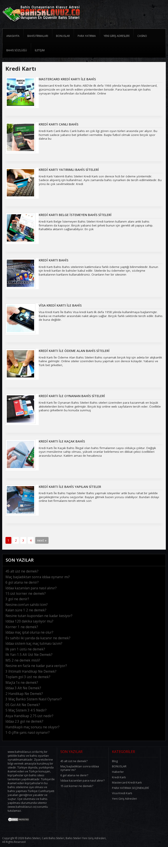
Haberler (118, 772)
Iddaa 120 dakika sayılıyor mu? (29, 621)
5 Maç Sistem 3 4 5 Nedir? (26, 710)
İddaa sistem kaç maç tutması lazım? (33, 643)
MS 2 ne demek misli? (22, 660)
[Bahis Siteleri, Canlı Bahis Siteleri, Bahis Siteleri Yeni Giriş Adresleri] (41, 23)
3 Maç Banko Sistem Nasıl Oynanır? (33, 699)
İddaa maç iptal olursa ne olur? (29, 632)
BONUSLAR (119, 766)
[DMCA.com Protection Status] (19, 821)
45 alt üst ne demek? (21, 571)
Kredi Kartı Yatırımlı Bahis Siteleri (69, 169)
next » (42, 540)
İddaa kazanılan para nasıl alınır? (31, 588)
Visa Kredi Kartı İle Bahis (60, 305)
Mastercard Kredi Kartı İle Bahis (67, 79)
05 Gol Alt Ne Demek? (22, 705)
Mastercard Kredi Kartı (127, 782)
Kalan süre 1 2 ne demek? (25, 610)
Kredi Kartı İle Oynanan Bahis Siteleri (72, 396)
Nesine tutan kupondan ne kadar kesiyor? (38, 616)
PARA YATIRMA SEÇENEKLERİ (130, 788)
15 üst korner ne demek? (25, 593)
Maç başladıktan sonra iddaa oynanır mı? (37, 577)
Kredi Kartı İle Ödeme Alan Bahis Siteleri (74, 350)
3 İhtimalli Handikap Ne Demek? (30, 671)
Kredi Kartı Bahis (53, 260)
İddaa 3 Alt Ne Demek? (23, 688)
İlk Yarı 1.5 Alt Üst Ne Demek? (28, 654)
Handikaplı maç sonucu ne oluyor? (32, 727)
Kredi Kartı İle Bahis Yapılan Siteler (70, 486)
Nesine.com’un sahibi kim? (26, 604)
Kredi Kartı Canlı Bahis (58, 124)
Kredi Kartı (119, 777)
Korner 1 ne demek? (21, 627)
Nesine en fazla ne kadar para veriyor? (36, 666)
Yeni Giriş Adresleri (124, 799)
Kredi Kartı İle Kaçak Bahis (62, 441)
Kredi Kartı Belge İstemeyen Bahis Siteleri (75, 215)
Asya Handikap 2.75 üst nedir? (29, 716)
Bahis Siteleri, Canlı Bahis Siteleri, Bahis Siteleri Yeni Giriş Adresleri (65, 838)
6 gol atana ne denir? (22, 582)
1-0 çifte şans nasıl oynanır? (27, 732)
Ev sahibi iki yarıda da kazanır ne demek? (37, 638)
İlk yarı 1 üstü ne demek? (25, 649)
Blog (115, 761)
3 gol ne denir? (17, 599)
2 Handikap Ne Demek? (24, 693)
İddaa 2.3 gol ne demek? (24, 721)
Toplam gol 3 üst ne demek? (27, 677)
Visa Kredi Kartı (122, 793)
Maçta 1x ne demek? (21, 682)
